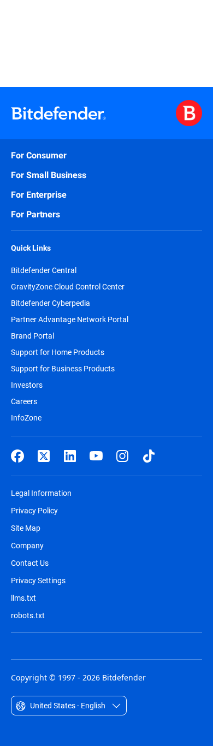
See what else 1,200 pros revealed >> (102, 37)
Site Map (25, 528)
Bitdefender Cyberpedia (50, 303)
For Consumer (39, 155)
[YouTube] (96, 456)
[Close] (196, 26)
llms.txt (23, 598)
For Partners (35, 214)
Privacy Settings (38, 580)
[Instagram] (122, 456)
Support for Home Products (57, 352)
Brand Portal (32, 336)
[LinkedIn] (69, 456)
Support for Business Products (63, 369)
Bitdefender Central (43, 270)
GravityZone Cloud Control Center (68, 287)
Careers (24, 401)
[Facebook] (17, 456)
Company (27, 545)
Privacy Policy (34, 510)
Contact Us (30, 563)
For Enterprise (39, 195)
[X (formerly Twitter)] (43, 456)
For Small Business (48, 175)
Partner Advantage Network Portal (69, 319)
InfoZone (26, 418)
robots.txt (28, 615)
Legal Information (41, 493)
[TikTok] (148, 456)
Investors (27, 385)
